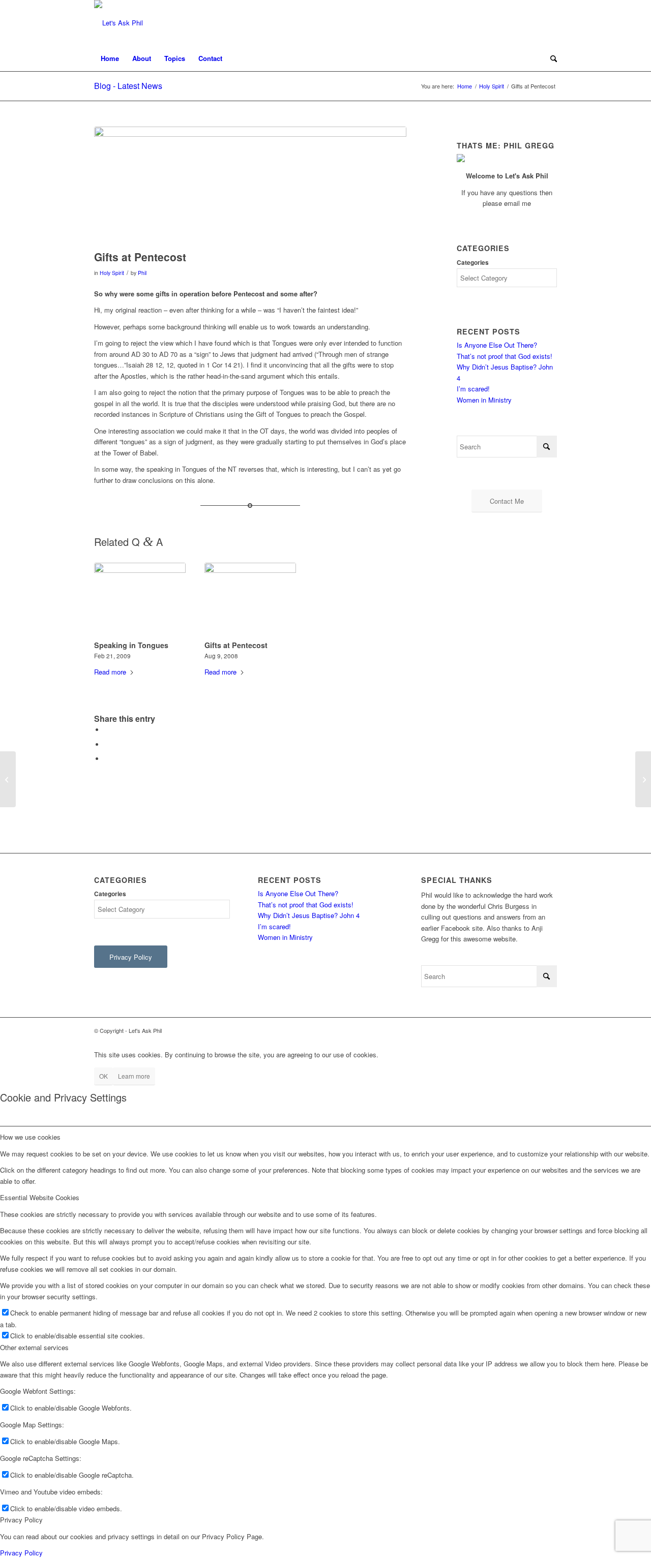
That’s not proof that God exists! (504, 356)
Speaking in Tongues (131, 645)
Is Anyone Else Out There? (497, 345)
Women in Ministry (484, 400)
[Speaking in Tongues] (140, 600)
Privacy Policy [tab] (21, 1519)
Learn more (134, 1076)
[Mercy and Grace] (8, 779)
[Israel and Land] (643, 779)
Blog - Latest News (128, 85)
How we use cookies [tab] (30, 1137)
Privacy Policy (21, 1552)
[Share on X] (106, 744)
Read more (110, 672)
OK (103, 1076)
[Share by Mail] (106, 758)
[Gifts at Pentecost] (250, 600)
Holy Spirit (112, 273)
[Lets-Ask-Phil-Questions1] (118, 23)
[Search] (550, 58)
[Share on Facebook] (106, 730)
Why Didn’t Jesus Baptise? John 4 (309, 915)
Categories (473, 262)
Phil (142, 273)
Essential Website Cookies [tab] (39, 1197)
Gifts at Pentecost (236, 645)
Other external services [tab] (34, 1347)
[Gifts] (250, 186)
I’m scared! (473, 388)
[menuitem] (110, 58)
